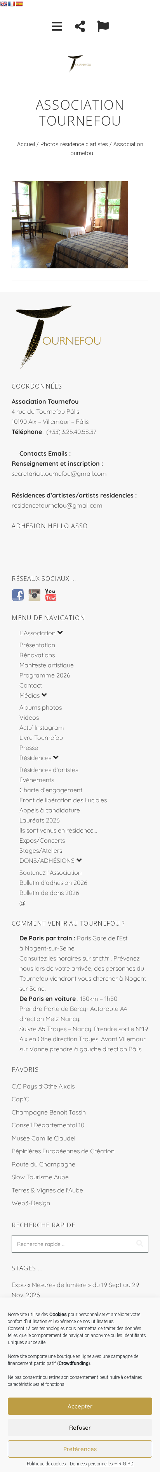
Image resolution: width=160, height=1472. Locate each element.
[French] (11, 4)
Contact (30, 685)
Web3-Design (31, 1203)
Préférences (80, 1449)
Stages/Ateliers (40, 850)
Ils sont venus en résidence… (58, 830)
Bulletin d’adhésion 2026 (53, 882)
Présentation (37, 645)
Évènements (36, 780)
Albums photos (40, 707)
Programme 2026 (44, 675)
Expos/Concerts (42, 840)
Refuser (80, 1427)
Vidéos (29, 717)
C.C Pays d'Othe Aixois (43, 1086)
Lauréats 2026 (39, 820)
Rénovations (37, 655)
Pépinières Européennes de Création (63, 1151)
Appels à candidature (49, 810)
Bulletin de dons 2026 (49, 893)
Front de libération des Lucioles (63, 800)
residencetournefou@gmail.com (57, 505)
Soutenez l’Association (50, 872)
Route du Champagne (43, 1164)
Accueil (26, 144)
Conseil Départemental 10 (48, 1125)
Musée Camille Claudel (43, 1138)
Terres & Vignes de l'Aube (47, 1190)
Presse (28, 748)
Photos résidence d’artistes (74, 144)
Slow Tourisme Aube (40, 1177)
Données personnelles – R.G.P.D (102, 1464)
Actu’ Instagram (41, 727)
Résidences (35, 758)
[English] (3, 4)
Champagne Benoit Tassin (49, 1112)
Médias (29, 695)
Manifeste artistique (46, 665)
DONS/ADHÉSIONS (47, 860)
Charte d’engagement (50, 790)
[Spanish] (19, 4)
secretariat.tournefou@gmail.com (59, 473)
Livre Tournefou (41, 737)
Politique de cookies (46, 1464)
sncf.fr (100, 958)
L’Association (37, 633)
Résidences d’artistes (48, 770)
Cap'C (20, 1099)
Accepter (80, 1406)
